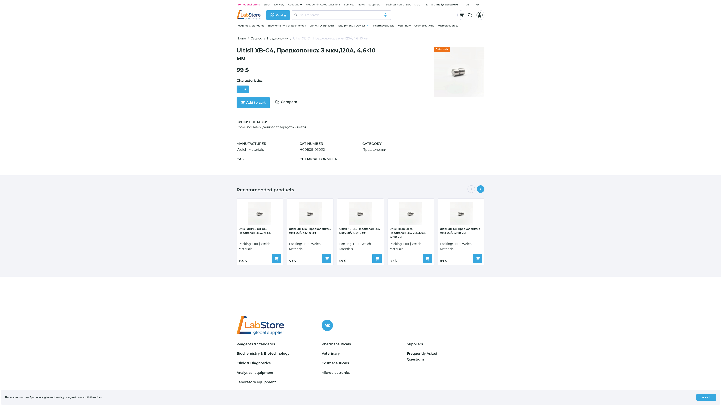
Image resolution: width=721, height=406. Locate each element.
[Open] (480, 15)
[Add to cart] (276, 258)
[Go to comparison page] (470, 15)
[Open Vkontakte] (327, 325)
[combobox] (466, 4)
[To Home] (249, 15)
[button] (471, 189)
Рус (477, 4)
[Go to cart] (461, 15)
